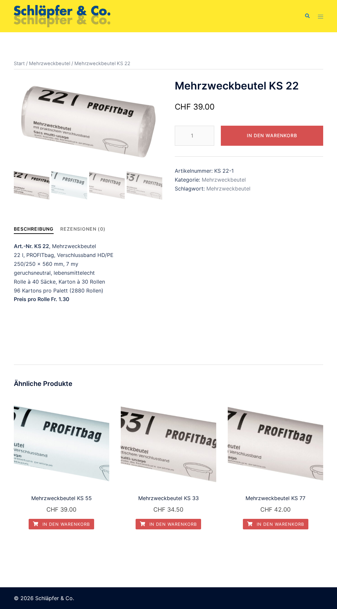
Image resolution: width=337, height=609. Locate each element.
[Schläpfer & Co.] (62, 15)
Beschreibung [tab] (34, 229)
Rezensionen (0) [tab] (83, 229)
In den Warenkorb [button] (65, 524)
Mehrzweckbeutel (49, 63)
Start (19, 63)
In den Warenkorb (272, 135)
